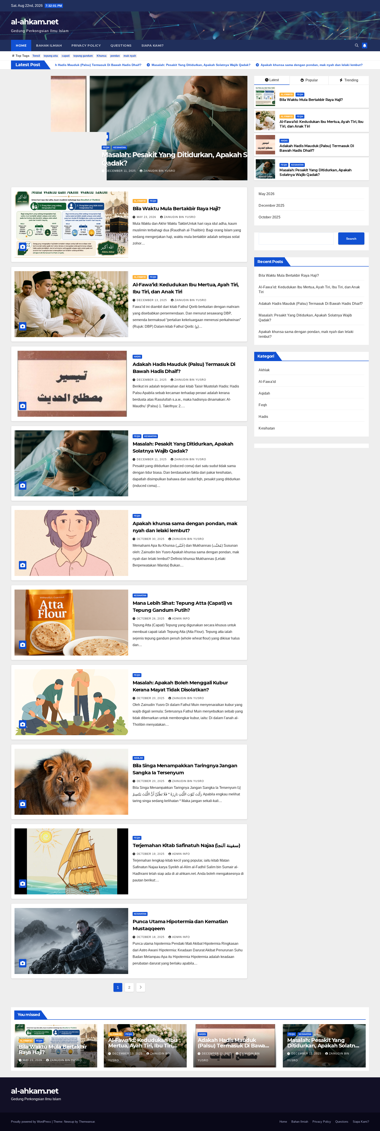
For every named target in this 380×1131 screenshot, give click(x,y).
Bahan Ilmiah (49, 46)
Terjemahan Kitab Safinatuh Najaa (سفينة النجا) (186, 845)
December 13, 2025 (42, 170)
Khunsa (101, 55)
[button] (356, 45)
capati (65, 55)
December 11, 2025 (152, 379)
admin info (181, 618)
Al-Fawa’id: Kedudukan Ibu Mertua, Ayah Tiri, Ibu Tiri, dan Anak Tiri (127, 158)
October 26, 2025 (151, 618)
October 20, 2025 (151, 698)
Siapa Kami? (152, 46)
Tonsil (36, 55)
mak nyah (130, 55)
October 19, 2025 (151, 853)
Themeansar (87, 1121)
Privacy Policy (86, 46)
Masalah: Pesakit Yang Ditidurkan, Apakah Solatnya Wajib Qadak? (315, 172)
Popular (311, 80)
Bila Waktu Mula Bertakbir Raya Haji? (311, 100)
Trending (350, 80)
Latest (274, 80)
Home (21, 46)
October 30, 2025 (151, 539)
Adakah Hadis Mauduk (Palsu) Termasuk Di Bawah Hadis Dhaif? (311, 303)
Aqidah (264, 393)
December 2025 (271, 205)
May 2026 (266, 194)
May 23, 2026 (147, 217)
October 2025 (269, 217)
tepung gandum (83, 55)
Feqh (43, 147)
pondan (115, 55)
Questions (121, 46)
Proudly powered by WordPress (31, 1121)
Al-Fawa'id (30, 147)
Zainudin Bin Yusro (81, 170)
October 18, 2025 (151, 937)
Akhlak (138, 758)
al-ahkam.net (34, 21)
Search (351, 238)
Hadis (284, 140)
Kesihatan (297, 165)
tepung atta (51, 55)
